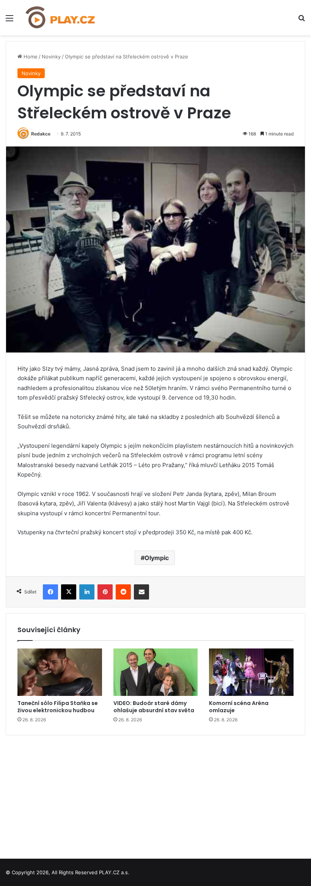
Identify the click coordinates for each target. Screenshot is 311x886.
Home (30, 57)
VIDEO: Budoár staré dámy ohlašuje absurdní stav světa (153, 706)
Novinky (51, 57)
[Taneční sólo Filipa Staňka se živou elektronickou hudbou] (59, 672)
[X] (68, 592)
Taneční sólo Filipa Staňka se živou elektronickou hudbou (57, 706)
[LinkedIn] (86, 592)
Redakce (40, 134)
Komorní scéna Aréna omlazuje (239, 706)
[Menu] (9, 20)
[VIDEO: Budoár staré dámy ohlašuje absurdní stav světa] (155, 672)
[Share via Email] (141, 592)
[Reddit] (123, 592)
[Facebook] (50, 592)
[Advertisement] (155, 794)
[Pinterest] (105, 592)
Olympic (157, 558)
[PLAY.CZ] (61, 17)
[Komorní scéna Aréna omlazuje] (251, 672)
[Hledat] (301, 20)
